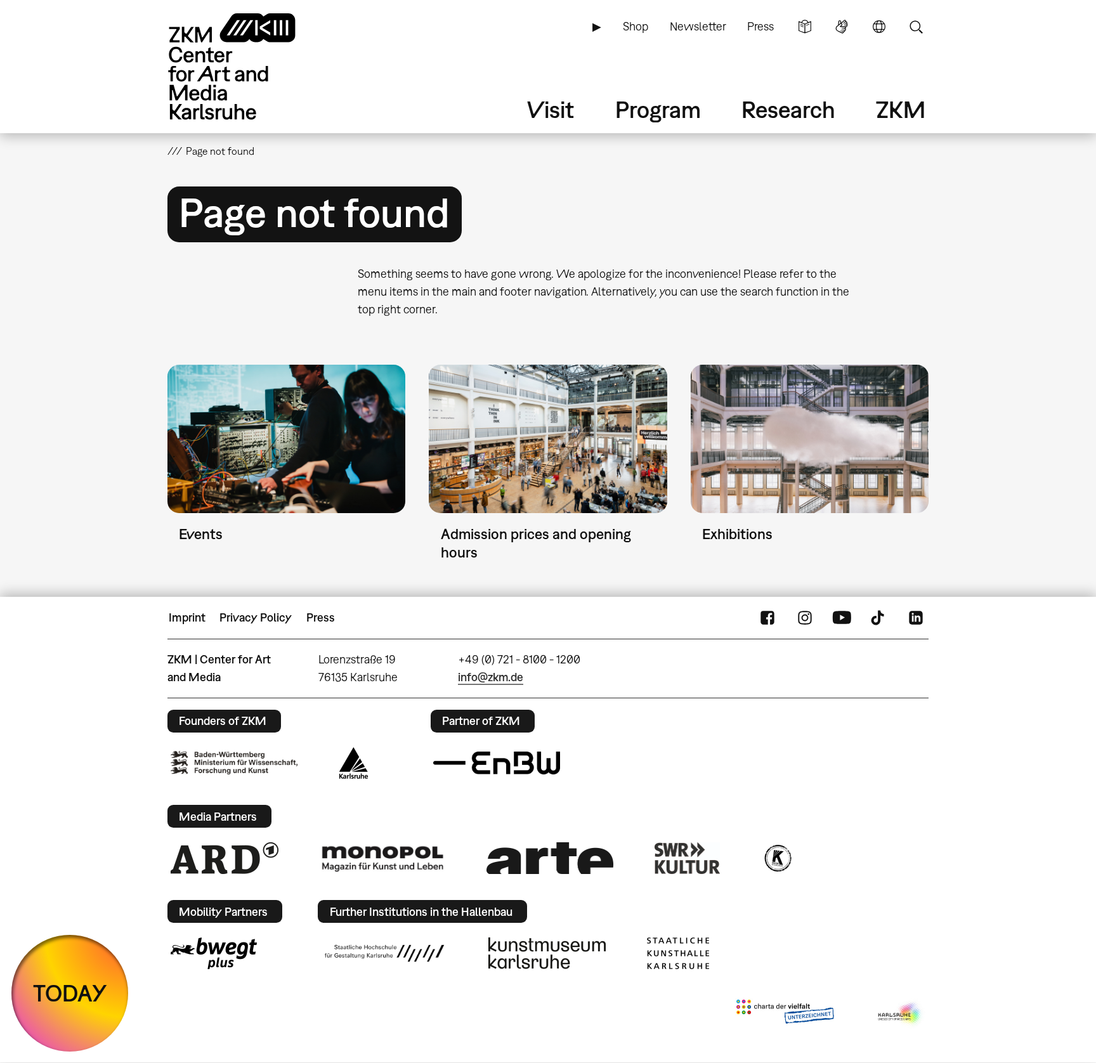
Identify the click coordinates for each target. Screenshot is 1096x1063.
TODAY (70, 993)
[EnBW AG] (496, 763)
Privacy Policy (255, 617)
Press (760, 26)
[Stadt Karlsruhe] (353, 763)
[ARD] (224, 858)
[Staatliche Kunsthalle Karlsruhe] (678, 953)
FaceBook (767, 618)
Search (916, 26)
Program (658, 109)
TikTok (879, 618)
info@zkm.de (490, 677)
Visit (550, 109)
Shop (635, 26)
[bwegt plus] (214, 953)
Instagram (805, 618)
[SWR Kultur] (688, 858)
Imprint (187, 617)
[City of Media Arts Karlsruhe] (900, 1014)
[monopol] (382, 858)
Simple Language (805, 26)
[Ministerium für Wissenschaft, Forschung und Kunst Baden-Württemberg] (234, 762)
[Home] (249, 66)
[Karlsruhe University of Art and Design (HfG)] (384, 953)
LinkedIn (916, 618)
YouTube (841, 618)
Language (879, 26)
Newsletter (698, 26)
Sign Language (841, 26)
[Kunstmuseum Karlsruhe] (547, 953)
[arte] (549, 857)
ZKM (900, 109)
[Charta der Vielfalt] (785, 1014)
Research (788, 109)
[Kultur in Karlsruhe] (777, 858)
